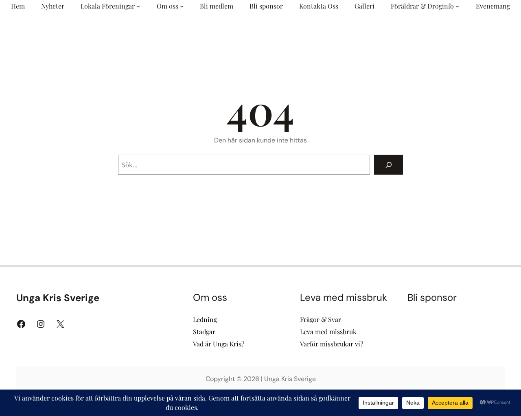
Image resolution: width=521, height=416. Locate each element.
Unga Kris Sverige (57, 297)
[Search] (388, 165)
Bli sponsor (432, 297)
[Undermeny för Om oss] (182, 6)
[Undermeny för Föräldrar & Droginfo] (457, 6)
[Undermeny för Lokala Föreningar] (138, 6)
